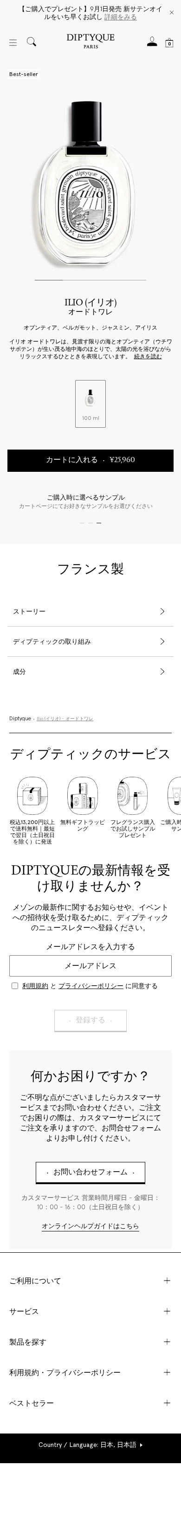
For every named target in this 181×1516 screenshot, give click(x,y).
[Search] (31, 42)
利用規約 (35, 986)
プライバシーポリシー (90, 986)
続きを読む (148, 357)
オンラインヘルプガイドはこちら (90, 1227)
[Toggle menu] (13, 42)
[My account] (152, 44)
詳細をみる (120, 16)
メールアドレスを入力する (90, 946)
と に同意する (90, 986)
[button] (91, 1444)
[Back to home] (90, 42)
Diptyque (20, 719)
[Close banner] (171, 13)
